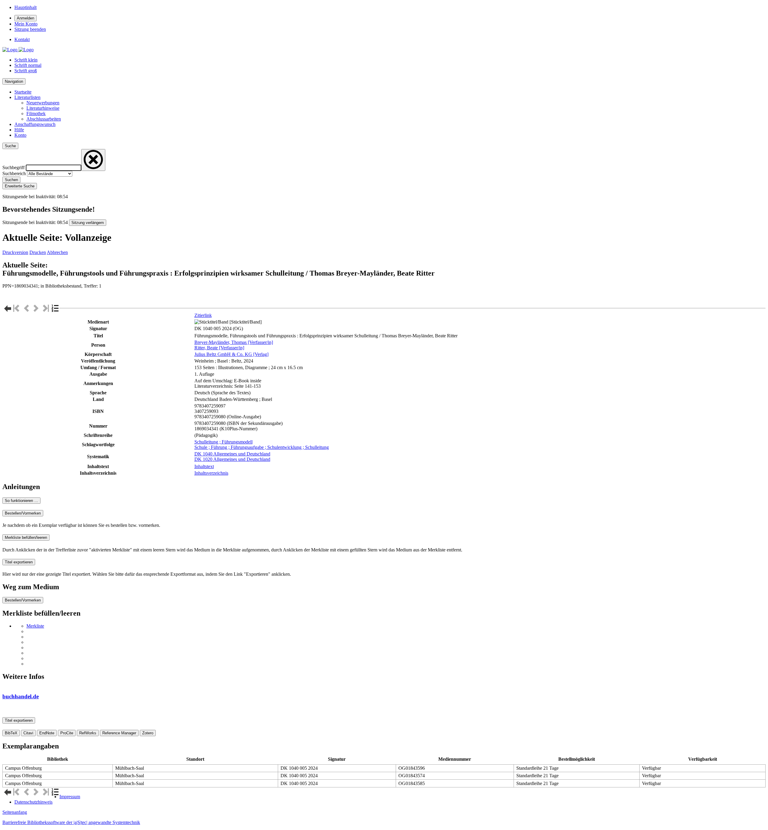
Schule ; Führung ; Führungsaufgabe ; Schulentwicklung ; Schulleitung (261, 447)
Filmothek (36, 113)
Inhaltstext (204, 466)
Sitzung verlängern (87, 222)
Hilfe (19, 129)
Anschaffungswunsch (35, 124)
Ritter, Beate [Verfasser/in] (219, 347)
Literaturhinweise (42, 108)
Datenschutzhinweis (33, 802)
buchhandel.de (20, 696)
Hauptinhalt (25, 7)
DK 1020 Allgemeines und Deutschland (232, 459)
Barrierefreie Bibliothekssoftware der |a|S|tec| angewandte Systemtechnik (71, 822)
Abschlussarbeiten (43, 118)
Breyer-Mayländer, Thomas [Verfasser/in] (233, 342)
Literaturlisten (27, 97)
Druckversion (15, 252)
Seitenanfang (14, 812)
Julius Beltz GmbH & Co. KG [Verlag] (231, 354)
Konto (20, 135)
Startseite (23, 91)
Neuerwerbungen (42, 102)
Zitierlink (203, 315)
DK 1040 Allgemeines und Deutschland (232, 453)
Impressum (69, 796)
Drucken (37, 252)
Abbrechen (57, 252)
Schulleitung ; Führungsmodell (223, 441)
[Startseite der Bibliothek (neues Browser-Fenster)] (18, 49)
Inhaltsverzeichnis (211, 473)
